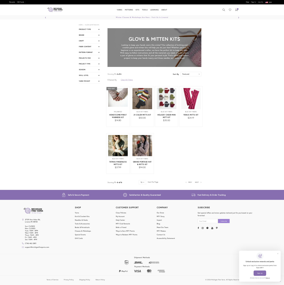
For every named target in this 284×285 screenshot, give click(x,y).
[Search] (224, 10)
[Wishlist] (229, 10)
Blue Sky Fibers (142, 112)
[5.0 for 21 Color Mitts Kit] (142, 121)
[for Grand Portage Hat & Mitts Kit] (142, 170)
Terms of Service (52, 279)
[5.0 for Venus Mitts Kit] (191, 121)
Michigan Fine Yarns (260, 67)
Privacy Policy (69, 279)
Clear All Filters (127, 80)
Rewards (12, 2)
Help (247, 2)
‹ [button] (45, 17)
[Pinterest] (217, 228)
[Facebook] (198, 228)
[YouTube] (212, 228)
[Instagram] (203, 228)
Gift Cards (20, 2)
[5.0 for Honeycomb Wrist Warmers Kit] (118, 123)
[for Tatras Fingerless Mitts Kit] (118, 170)
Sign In (253, 2)
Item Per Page (153, 182)
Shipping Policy (84, 279)
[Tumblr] (207, 228)
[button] (99, 29)
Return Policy (100, 279)
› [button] (238, 17)
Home (81, 25)
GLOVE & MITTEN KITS (92, 25)
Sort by (176, 74)
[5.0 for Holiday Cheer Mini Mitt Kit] (166, 123)
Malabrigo (118, 112)
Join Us (260, 2)
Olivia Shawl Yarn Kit (260, 71)
